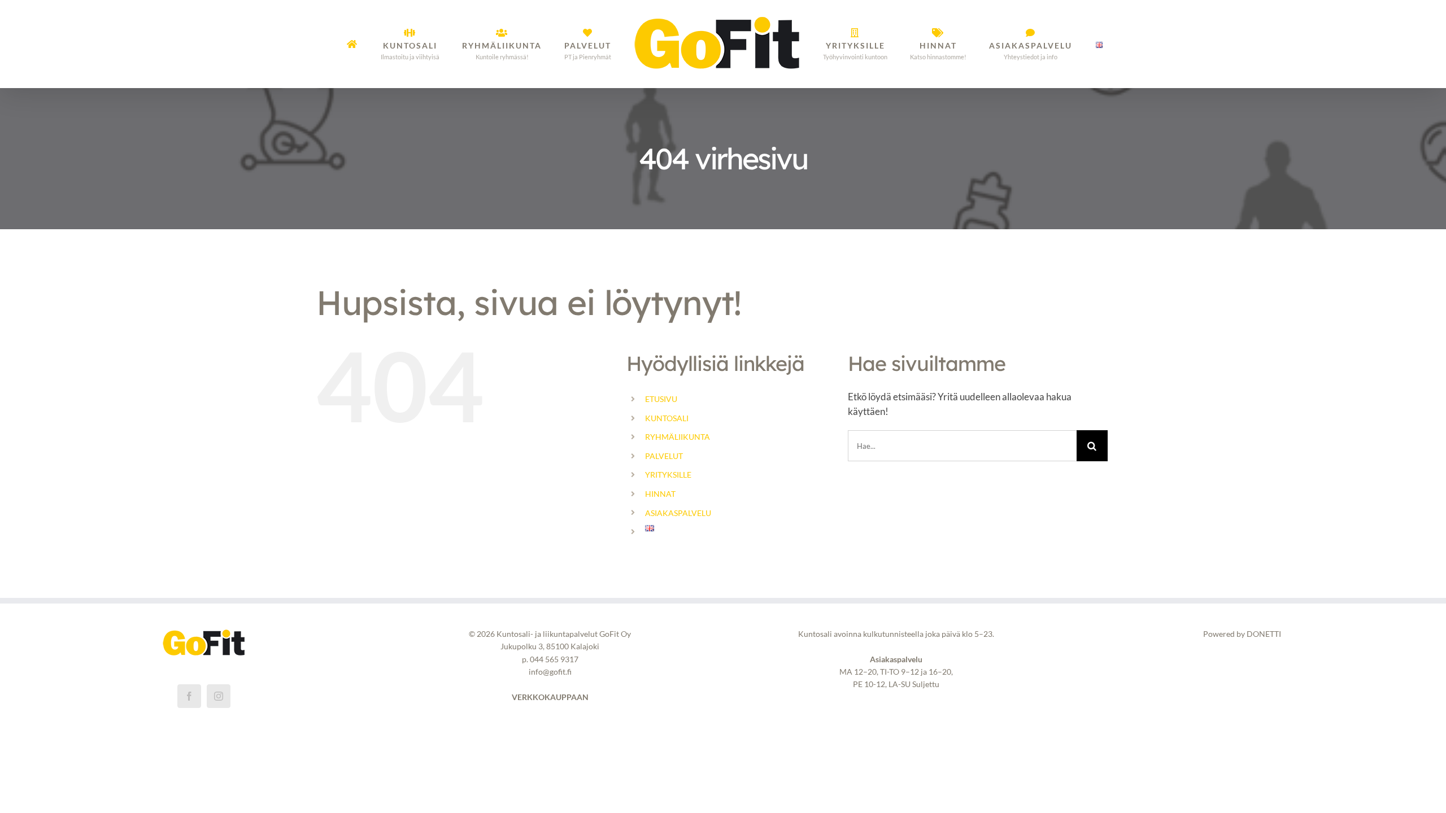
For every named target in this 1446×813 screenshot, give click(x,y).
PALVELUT (664, 456)
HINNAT (660, 494)
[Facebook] (189, 696)
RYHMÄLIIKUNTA (677, 437)
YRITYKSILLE (668, 474)
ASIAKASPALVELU (678, 513)
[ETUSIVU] (379, 44)
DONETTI (1264, 634)
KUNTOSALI (667, 418)
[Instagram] (218, 696)
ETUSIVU (661, 399)
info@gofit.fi (550, 671)
